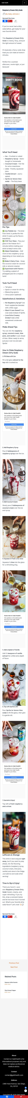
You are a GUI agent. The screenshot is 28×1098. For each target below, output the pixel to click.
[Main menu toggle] (24, 3)
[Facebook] (5, 21)
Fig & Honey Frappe (10, 990)
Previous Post (14, 963)
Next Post (14, 967)
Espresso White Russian (11, 982)
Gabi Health (5, 3)
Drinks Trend (7, 984)
